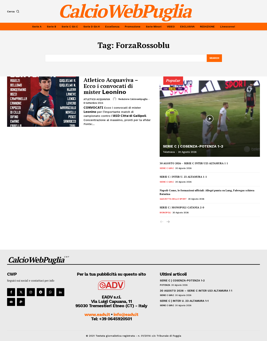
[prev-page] (162, 222)
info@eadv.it (126, 314)
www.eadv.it (97, 314)
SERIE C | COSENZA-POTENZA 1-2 (193, 146)
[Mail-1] (11, 302)
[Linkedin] (60, 292)
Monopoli (165, 212)
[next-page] (167, 222)
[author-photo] (115, 99)
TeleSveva (169, 152)
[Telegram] (41, 292)
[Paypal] (21, 302)
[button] (14, 11)
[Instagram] (31, 292)
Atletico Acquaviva (97, 99)
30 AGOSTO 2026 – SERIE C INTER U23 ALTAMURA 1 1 (194, 163)
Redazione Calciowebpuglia (132, 99)
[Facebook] (11, 292)
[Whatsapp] (50, 292)
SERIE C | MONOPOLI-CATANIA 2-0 (182, 207)
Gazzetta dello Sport (173, 199)
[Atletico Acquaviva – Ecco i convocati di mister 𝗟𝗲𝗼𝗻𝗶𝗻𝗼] (43, 101)
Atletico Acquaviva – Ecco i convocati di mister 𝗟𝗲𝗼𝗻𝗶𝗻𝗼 (111, 86)
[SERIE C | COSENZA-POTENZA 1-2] (210, 118)
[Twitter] (21, 292)
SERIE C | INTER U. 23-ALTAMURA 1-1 (183, 176)
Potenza (165, 285)
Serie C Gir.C (167, 168)
